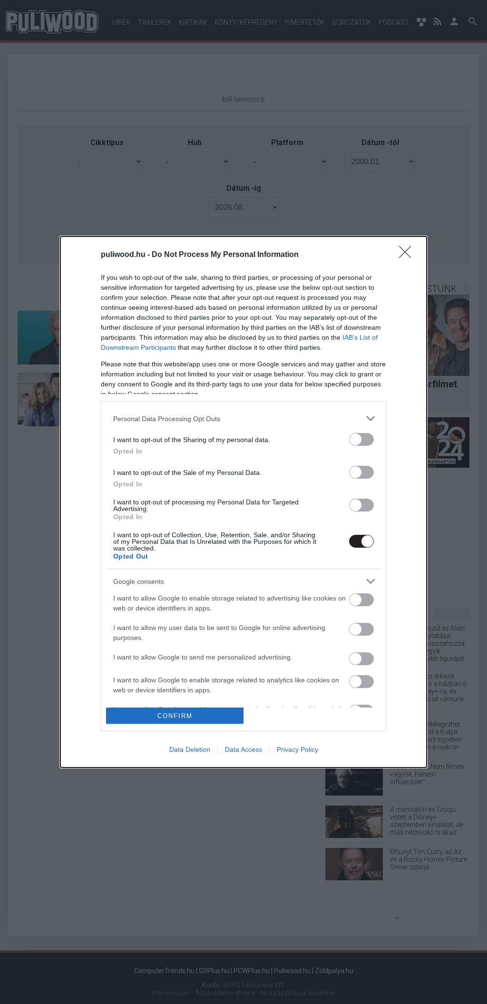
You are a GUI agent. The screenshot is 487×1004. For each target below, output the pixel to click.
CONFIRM (175, 715)
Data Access (243, 749)
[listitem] (243, 418)
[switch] (361, 439)
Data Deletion (189, 749)
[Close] (408, 255)
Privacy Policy (297, 749)
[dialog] (243, 502)
